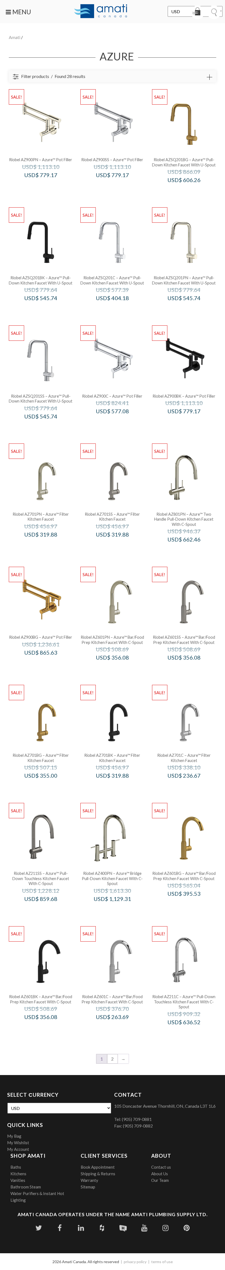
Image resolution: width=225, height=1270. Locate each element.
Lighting (18, 1200)
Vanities (17, 1180)
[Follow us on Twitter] (38, 1228)
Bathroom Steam (25, 1186)
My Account (18, 1149)
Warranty (89, 1180)
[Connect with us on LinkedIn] (81, 1228)
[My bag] (197, 12)
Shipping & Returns (98, 1173)
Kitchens (18, 1173)
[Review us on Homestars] (123, 1228)
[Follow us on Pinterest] (186, 1228)
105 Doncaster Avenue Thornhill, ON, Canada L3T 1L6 (165, 1106)
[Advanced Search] (209, 77)
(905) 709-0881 (137, 1119)
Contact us (161, 1167)
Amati (14, 37)
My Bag (14, 1136)
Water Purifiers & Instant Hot (37, 1193)
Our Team (160, 1180)
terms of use (162, 1261)
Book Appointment (98, 1167)
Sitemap (88, 1186)
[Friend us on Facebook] (60, 1228)
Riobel (48, 186)
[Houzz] (102, 1228)
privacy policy (135, 1261)
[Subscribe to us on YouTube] (144, 1228)
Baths (15, 1167)
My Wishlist (18, 1142)
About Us (159, 1173)
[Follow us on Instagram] (165, 1228)
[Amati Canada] (100, 11)
